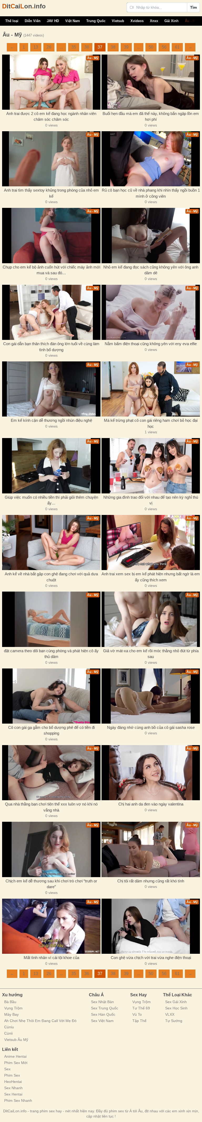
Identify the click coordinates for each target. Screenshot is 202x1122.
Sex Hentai (13, 1094)
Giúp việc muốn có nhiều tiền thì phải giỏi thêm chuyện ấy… (51, 500)
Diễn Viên (33, 21)
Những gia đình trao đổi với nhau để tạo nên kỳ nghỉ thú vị (150, 500)
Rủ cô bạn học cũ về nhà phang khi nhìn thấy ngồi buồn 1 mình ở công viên (151, 193)
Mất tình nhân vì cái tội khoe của (51, 957)
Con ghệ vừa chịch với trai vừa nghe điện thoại (151, 957)
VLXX (169, 1014)
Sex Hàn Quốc (103, 1014)
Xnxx (154, 21)
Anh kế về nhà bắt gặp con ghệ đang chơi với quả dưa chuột (51, 577)
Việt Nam (72, 21)
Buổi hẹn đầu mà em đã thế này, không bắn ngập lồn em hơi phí (151, 116)
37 (100, 47)
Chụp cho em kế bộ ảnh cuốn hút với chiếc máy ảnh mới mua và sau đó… (51, 270)
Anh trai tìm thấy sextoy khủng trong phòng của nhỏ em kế (51, 193)
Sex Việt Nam (102, 1021)
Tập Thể (139, 1021)
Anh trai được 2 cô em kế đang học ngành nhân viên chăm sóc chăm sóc (51, 116)
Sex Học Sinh (176, 1008)
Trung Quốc (95, 21)
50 (151, 47)
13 (35, 47)
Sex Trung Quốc (104, 1008)
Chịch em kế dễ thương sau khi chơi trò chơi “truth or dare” (51, 884)
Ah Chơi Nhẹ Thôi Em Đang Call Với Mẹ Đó (40, 1021)
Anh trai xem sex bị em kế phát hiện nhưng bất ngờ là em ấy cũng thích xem (151, 577)
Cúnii (8, 1033)
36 (86, 47)
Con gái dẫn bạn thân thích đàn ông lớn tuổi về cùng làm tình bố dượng (51, 346)
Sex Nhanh (13, 1088)
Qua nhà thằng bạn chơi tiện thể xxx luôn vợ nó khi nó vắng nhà (51, 807)
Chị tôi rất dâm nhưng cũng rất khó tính (150, 881)
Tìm (193, 7)
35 (73, 47)
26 (49, 47)
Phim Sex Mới (15, 1063)
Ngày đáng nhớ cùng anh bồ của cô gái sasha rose (151, 727)
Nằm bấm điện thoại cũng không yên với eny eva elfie (151, 343)
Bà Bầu (10, 1002)
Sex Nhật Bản (102, 1002)
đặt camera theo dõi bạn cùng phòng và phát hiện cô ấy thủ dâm (51, 654)
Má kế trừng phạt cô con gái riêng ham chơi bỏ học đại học (151, 423)
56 (164, 47)
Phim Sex (12, 1075)
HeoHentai (13, 1081)
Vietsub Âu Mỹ (16, 1039)
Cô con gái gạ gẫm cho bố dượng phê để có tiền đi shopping (51, 730)
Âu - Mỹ (191, 21)
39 (126, 47)
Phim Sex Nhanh (18, 1100)
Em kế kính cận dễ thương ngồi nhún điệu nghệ (51, 420)
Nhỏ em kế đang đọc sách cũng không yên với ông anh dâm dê (150, 270)
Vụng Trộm (13, 1008)
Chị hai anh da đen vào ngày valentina (150, 804)
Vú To (137, 1014)
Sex (7, 1069)
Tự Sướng (173, 1021)
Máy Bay (11, 1014)
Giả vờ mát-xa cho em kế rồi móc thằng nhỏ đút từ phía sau (151, 654)
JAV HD (53, 21)
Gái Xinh (171, 21)
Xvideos (137, 21)
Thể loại (11, 21)
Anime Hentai (15, 1056)
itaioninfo (24, 6)
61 (177, 47)
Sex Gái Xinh (176, 1002)
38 (113, 47)
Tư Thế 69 (141, 1008)
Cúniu (9, 1027)
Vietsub (118, 21)
